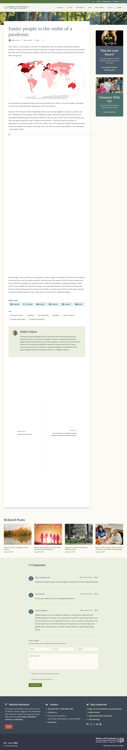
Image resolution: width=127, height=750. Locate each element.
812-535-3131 (53, 709)
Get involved (99, 7)
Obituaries (116, 1)
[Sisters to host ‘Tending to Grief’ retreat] (18, 534)
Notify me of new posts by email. (42, 679)
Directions (52, 722)
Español (10, 743)
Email (56, 649)
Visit (89, 7)
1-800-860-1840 (66, 709)
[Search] (122, 1)
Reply (96, 577)
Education (55, 315)
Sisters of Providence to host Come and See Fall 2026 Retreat (47, 548)
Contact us (52, 712)
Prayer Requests (107, 1)
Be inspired (80, 7)
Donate (119, 7)
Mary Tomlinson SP (42, 577)
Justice (69, 7)
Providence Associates (17, 319)
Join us (110, 7)
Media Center (94, 712)
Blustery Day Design (12, 745)
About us (60, 7)
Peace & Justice (68, 315)
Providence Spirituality (36, 319)
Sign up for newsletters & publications (105, 709)
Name (32, 649)
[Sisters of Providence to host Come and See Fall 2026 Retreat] (48, 534)
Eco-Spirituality (42, 315)
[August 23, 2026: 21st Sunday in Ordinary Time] (79, 534)
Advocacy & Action (16, 315)
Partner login (107, 745)
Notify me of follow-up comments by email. (45, 673)
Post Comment (35, 685)
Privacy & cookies (118, 745)
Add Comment (35, 656)
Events (98, 1)
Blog (93, 1)
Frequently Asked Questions (100, 716)
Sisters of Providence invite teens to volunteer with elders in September (109, 548)
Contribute (30, 315)
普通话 (16, 743)
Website (80, 649)
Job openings (94, 719)
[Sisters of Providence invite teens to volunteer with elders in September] (109, 534)
